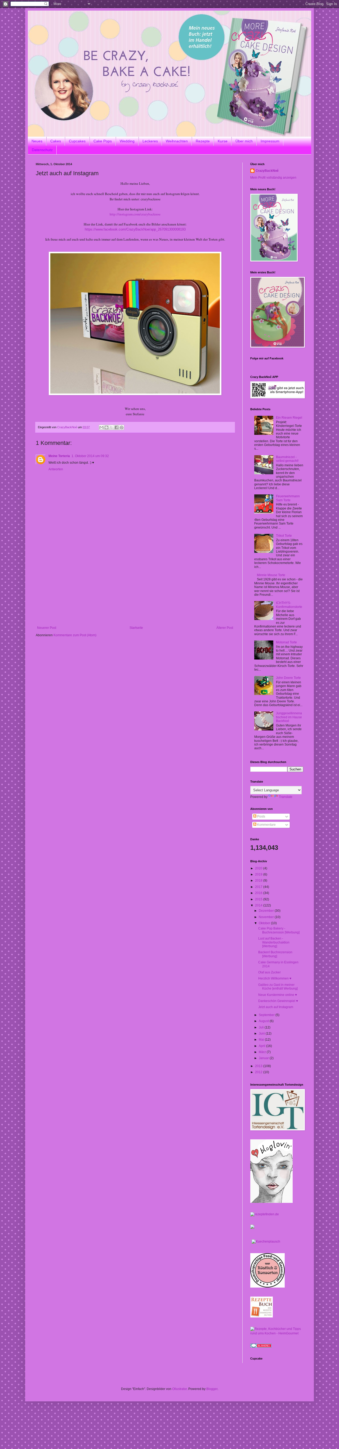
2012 (259, 1072)
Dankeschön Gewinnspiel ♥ (278, 1001)
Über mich (244, 141)
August (264, 1021)
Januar (264, 1058)
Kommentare (266, 825)
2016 (259, 893)
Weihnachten (177, 141)
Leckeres (150, 141)
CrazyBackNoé (267, 171)
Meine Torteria (59, 456)
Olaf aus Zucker (269, 972)
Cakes (55, 141)
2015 (259, 899)
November (267, 917)
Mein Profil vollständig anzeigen (273, 177)
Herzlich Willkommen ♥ (274, 978)
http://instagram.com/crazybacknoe (135, 214)
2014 (259, 905)
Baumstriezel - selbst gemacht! (287, 459)
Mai (262, 1039)
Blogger (211, 1389)
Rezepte (203, 141)
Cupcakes (77, 141)
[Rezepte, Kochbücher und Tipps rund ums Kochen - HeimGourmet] (276, 1333)
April (262, 1046)
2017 (259, 887)
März (263, 1052)
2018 (259, 880)
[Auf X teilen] (111, 427)
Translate (285, 797)
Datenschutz (42, 150)
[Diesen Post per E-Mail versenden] (101, 427)
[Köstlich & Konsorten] (267, 1286)
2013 (259, 1066)
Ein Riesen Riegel (289, 417)
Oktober (265, 923)
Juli (262, 1027)
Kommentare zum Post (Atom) (74, 635)
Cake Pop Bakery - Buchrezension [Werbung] (279, 930)
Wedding (127, 141)
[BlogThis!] (106, 427)
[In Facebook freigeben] (116, 427)
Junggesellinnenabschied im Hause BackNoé (289, 717)
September (267, 1015)
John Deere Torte (288, 678)
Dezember (267, 911)
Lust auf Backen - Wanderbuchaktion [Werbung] (273, 942)
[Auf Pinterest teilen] (121, 427)
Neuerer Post (46, 628)
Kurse (223, 141)
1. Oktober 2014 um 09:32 (90, 456)
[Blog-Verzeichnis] (260, 1346)
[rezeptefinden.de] (264, 1214)
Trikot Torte (284, 536)
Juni (262, 1033)
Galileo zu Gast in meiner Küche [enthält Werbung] (278, 986)
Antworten (55, 469)
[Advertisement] (135, 586)
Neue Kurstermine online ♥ (277, 995)
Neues (37, 141)
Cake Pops (102, 141)
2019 (259, 874)
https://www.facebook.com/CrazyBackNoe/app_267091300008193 (135, 229)
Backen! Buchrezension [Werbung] (275, 954)
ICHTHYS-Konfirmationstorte (289, 604)
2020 (259, 868)
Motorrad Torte (286, 642)
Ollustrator (179, 1389)
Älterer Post (224, 628)
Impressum (270, 141)
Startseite (136, 628)
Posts (260, 816)
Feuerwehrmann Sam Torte (288, 498)
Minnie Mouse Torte (271, 575)
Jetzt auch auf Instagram (275, 1007)
